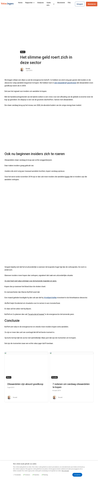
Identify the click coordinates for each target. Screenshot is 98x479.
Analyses (40, 3)
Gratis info (49, 4)
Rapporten (29, 3)
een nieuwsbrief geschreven (65, 83)
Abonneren (61, 3)
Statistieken (36, 474)
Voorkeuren (27, 474)
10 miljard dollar (50, 298)
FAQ (69, 3)
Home (20, 3)
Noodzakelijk (18, 474)
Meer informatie (65, 470)
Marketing (45, 474)
